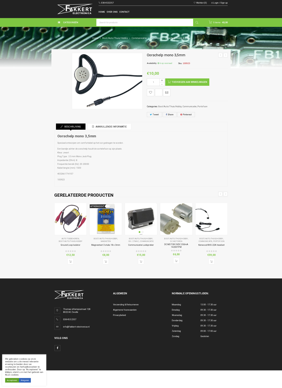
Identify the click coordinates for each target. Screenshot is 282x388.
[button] (70, 261)
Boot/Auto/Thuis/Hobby (115, 38)
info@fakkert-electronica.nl (76, 327)
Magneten (106, 241)
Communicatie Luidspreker (141, 245)
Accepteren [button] (12, 380)
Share (170, 114)
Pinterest (187, 114)
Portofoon (155, 38)
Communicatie (139, 38)
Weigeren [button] (25, 380)
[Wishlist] (150, 92)
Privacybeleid (119, 315)
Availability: (152, 63)
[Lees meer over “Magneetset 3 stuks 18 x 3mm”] (106, 261)
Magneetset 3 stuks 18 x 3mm (105, 245)
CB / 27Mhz (133, 241)
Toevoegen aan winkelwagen (189, 82)
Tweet (156, 114)
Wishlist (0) (201, 3)
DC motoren (176, 241)
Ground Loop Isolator (70, 245)
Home (95, 38)
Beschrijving (72, 126)
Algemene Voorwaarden (125, 310)
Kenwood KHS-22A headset (211, 245)
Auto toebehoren (70, 239)
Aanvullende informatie (111, 126)
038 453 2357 (69, 319)
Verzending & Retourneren (126, 304)
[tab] (70, 127)
